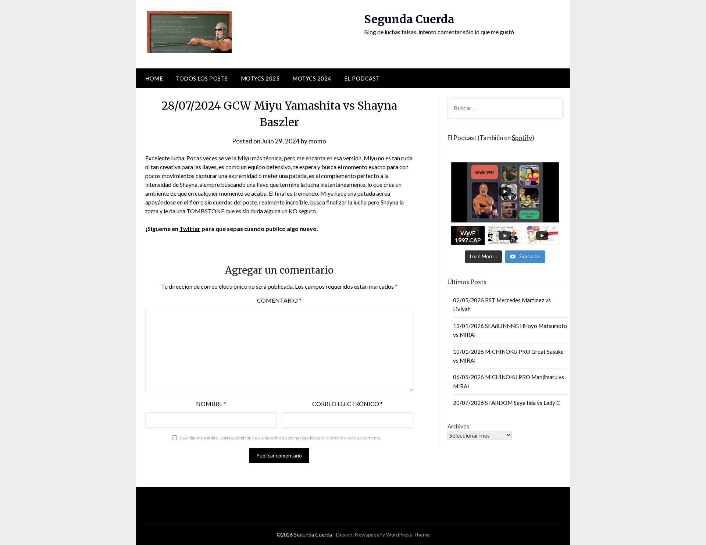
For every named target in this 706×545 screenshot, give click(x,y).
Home (154, 78)
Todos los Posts (202, 78)
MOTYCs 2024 (311, 78)
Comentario (279, 300)
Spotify (522, 138)
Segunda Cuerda (409, 19)
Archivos (458, 426)
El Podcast (362, 78)
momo (317, 141)
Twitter (189, 228)
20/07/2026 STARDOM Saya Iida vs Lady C (506, 402)
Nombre (211, 403)
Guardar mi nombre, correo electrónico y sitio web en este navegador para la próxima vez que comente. (280, 438)
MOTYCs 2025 (260, 78)
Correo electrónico (347, 403)
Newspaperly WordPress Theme (392, 534)
